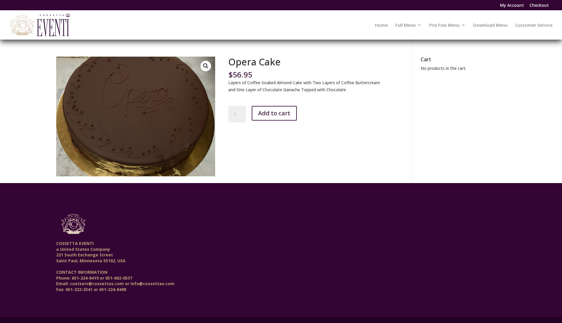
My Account (512, 5)
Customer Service (534, 25)
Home (381, 25)
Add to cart (274, 113)
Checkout (539, 5)
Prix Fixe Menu (444, 25)
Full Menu (405, 25)
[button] (206, 66)
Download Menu (490, 25)
